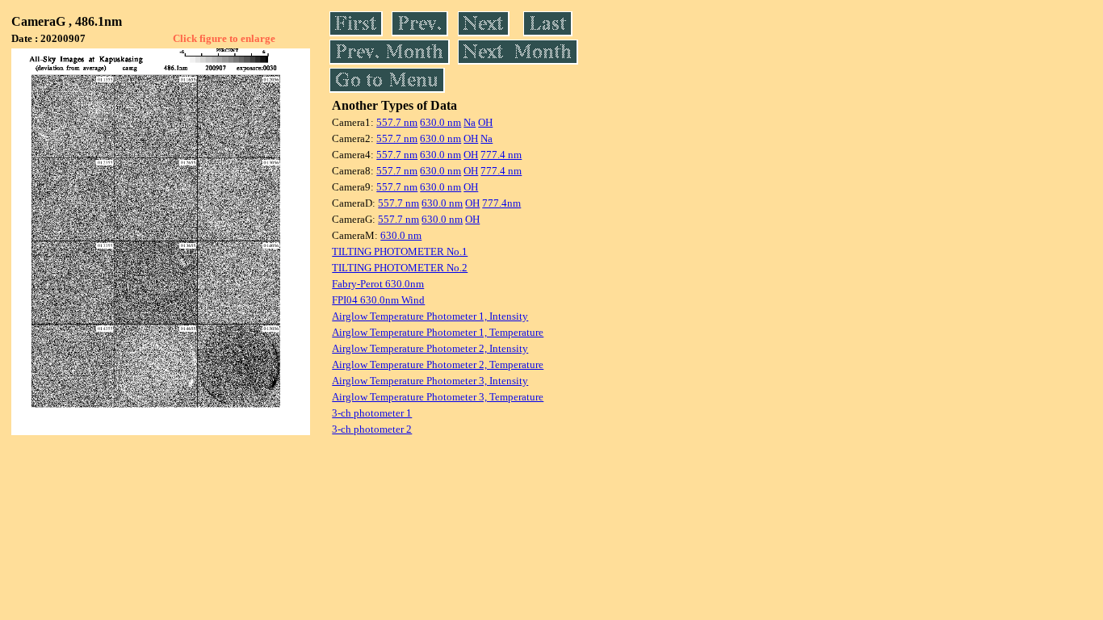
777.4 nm (501, 155)
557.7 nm (396, 122)
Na (469, 122)
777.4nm (501, 203)
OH (485, 122)
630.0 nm (440, 122)
